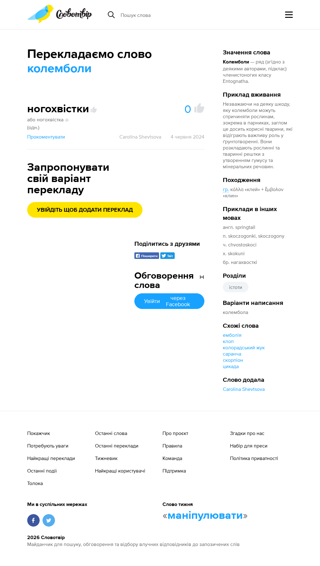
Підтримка (174, 470)
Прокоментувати (46, 136)
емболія (232, 335)
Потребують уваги (47, 445)
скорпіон (233, 360)
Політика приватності (254, 458)
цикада (231, 366)
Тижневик (106, 458)
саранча (232, 353)
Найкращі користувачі (120, 470)
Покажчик (38, 433)
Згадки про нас (247, 433)
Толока (35, 483)
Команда (172, 458)
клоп (228, 341)
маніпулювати (205, 515)
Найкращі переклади (51, 458)
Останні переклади (116, 445)
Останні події (42, 470)
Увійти (167, 301)
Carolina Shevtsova (244, 389)
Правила (172, 445)
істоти (235, 287)
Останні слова (111, 433)
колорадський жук (244, 347)
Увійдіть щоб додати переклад (85, 210)
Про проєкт (175, 433)
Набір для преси (249, 445)
